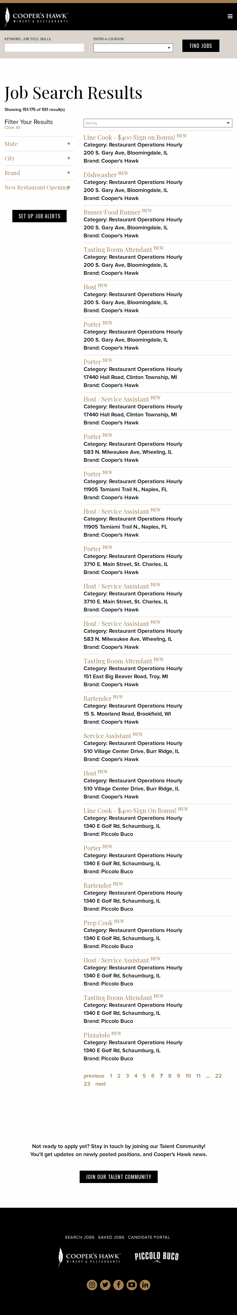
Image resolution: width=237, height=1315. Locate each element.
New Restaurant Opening (37, 187)
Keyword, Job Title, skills (28, 38)
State (11, 143)
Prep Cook (98, 922)
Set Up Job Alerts (39, 216)
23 (87, 1084)
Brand (12, 173)
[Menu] (230, 16)
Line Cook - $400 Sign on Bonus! (129, 137)
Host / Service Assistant (116, 399)
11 (198, 1076)
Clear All (12, 127)
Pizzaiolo (97, 1035)
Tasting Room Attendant (118, 249)
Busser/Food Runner (112, 212)
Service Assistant (107, 735)
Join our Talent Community (119, 1177)
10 (188, 1076)
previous (94, 1076)
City (10, 158)
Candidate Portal (149, 1237)
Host (90, 287)
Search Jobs (80, 1237)
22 (218, 1076)
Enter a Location (109, 38)
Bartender (97, 698)
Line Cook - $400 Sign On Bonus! (130, 810)
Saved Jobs (111, 1237)
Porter (92, 324)
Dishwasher (100, 174)
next (100, 1084)
